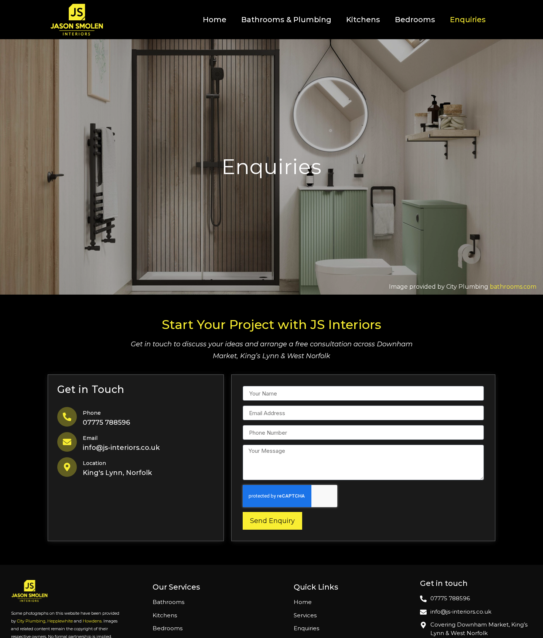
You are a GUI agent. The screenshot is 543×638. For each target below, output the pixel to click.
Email (90, 438)
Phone (92, 413)
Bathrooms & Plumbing (286, 19)
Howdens (92, 621)
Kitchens (363, 19)
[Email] (67, 442)
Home (214, 19)
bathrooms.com (513, 286)
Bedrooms (415, 19)
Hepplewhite (60, 621)
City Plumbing (31, 621)
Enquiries (468, 19)
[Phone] (67, 417)
